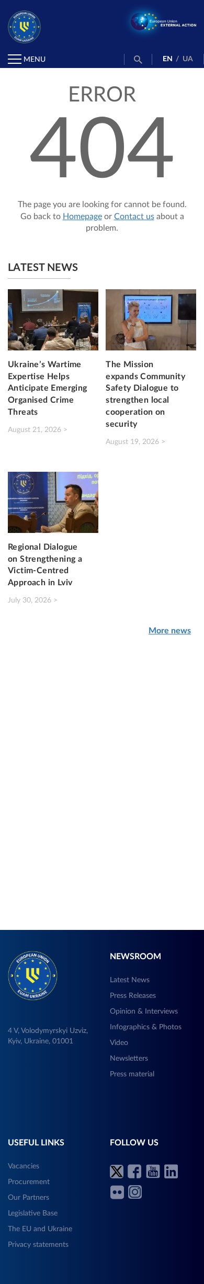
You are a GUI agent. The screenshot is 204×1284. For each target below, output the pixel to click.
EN (168, 59)
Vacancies (23, 1166)
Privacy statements (38, 1244)
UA (188, 59)
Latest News (130, 980)
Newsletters (129, 1058)
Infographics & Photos (146, 1027)
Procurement (29, 1182)
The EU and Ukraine (40, 1229)
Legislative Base (33, 1213)
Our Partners (28, 1197)
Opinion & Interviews (144, 1011)
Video (119, 1043)
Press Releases (133, 995)
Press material (132, 1074)
